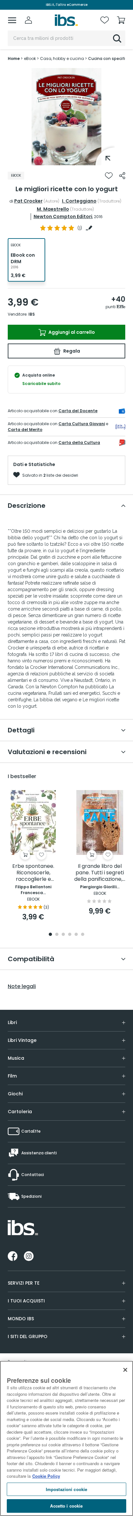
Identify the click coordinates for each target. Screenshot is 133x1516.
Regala (71, 351)
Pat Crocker (28, 201)
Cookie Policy (46, 1476)
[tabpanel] (66, 116)
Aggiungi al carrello (71, 332)
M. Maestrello (53, 209)
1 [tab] (66, 160)
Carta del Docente (77, 411)
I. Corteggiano (79, 201)
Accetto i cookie (66, 1506)
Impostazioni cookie (66, 1489)
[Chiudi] (125, 1370)
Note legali (22, 986)
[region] (66, 1438)
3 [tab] (63, 935)
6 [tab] (82, 935)
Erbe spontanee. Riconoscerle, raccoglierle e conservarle (33, 873)
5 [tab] (76, 935)
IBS (31, 314)
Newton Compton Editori (63, 216)
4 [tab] (69, 935)
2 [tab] (57, 935)
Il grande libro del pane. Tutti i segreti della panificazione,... (99, 873)
